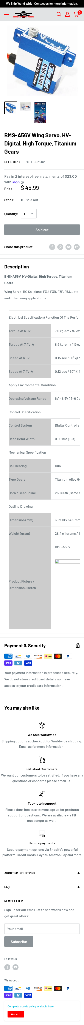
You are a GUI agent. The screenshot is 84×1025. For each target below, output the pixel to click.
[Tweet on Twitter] (68, 246)
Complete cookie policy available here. (31, 1006)
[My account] (67, 14)
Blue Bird (12, 162)
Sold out (42, 229)
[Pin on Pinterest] (60, 246)
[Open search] (59, 14)
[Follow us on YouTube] (15, 967)
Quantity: (11, 214)
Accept (15, 1014)
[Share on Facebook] (52, 246)
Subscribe (19, 941)
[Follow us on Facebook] (7, 967)
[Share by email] (77, 246)
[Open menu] (6, 14)
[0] (76, 14)
